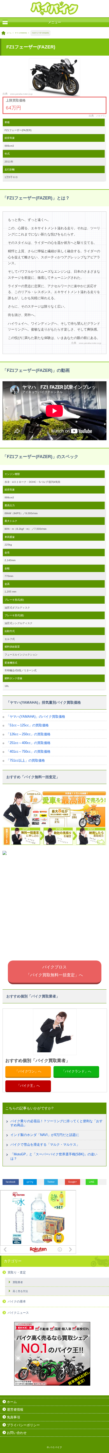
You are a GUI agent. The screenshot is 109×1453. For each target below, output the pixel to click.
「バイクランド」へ (76, 1071)
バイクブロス (54, 971)
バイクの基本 (17, 1301)
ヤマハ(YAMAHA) (21, 33)
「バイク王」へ (28, 1086)
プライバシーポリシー (23, 1425)
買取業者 (18, 1282)
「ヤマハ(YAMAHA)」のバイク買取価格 (35, 716)
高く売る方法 (20, 1291)
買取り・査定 (17, 1272)
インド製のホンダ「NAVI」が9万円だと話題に (44, 1135)
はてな (30, 1182)
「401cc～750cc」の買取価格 (28, 751)
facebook (10, 1182)
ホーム (9, 33)
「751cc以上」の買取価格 (25, 760)
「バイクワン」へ (28, 1071)
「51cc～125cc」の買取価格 (27, 725)
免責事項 (13, 1417)
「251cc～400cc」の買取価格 (28, 743)
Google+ (72, 1182)
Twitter (51, 1182)
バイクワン (101, 116)
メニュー (54, 22)
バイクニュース (18, 1312)
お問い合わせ (17, 1433)
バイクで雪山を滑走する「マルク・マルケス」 (45, 1144)
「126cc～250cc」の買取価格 (28, 734)
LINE (91, 1182)
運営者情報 (15, 1409)
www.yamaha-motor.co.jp (21, 94)
